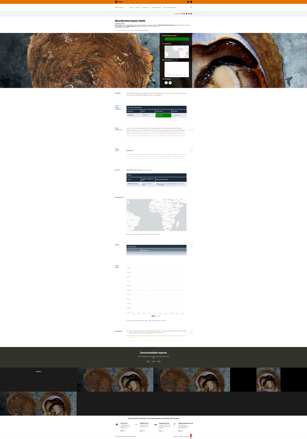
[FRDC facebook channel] (191, 2)
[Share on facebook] (186, 13)
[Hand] (166, 82)
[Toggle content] (191, 129)
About (131, 7)
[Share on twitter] (189, 13)
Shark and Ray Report (169, 7)
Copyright (175, 436)
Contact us (181, 436)
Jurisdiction (145, 7)
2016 (148, 361)
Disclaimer (186, 436)
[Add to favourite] (191, 13)
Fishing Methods (156, 7)
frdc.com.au (124, 423)
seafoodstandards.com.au (184, 423)
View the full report (144, 30)
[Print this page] (182, 13)
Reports (138, 7)
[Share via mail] (184, 13)
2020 (159, 361)
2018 (153, 361)
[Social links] (119, 2)
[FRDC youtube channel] (188, 2)
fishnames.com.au (164, 423)
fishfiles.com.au (144, 423)
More (122, 431)
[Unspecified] (170, 82)
